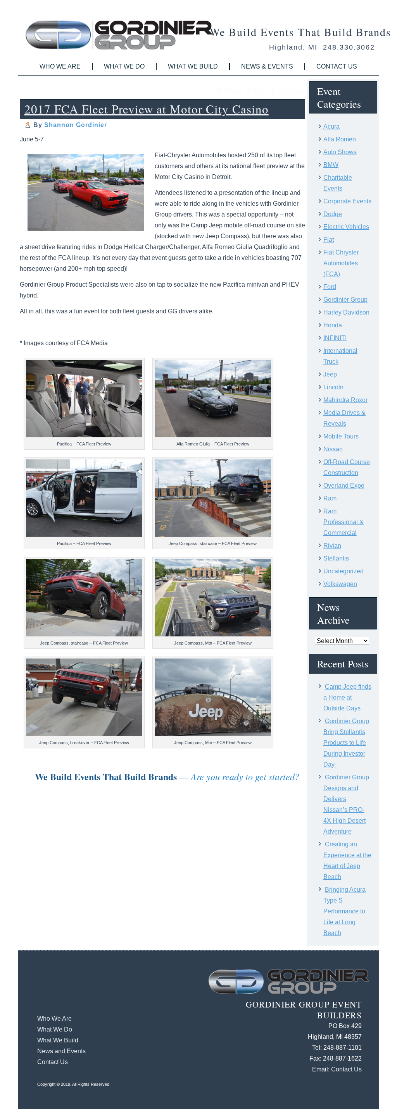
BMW (330, 165)
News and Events (61, 1051)
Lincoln (333, 387)
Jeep (330, 374)
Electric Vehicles (346, 227)
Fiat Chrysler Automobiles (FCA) (341, 263)
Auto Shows (340, 152)
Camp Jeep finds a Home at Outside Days (347, 697)
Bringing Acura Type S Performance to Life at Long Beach (344, 911)
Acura (331, 126)
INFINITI (335, 338)
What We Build (193, 66)
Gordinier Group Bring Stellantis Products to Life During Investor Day (346, 743)
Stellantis (336, 558)
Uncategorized (343, 571)
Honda (332, 325)
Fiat (328, 239)
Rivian (332, 545)
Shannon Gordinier (75, 125)
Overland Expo (343, 485)
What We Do (124, 66)
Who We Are (60, 66)
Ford (329, 287)
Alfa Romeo (339, 139)
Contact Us (336, 66)
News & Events (267, 66)
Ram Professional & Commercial (343, 522)
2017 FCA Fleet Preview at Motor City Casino (146, 109)
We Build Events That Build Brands (300, 31)
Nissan (333, 449)
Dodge (332, 214)
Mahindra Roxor (345, 400)
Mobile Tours (341, 436)
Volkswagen (340, 584)
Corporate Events (347, 201)
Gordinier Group (345, 299)
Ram (330, 498)
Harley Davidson (346, 312)
